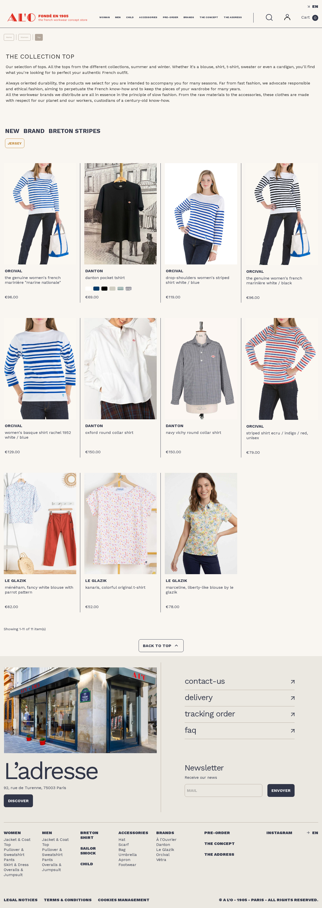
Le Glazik (15, 580)
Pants (9, 859)
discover (18, 800)
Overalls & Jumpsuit (13, 872)
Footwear (127, 864)
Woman (104, 17)
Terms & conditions (68, 899)
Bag (122, 849)
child (86, 863)
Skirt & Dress (16, 864)
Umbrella (127, 854)
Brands (188, 17)
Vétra (161, 859)
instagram (279, 832)
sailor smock (88, 850)
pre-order (217, 832)
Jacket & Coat (17, 839)
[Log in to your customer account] (287, 18)
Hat (121, 839)
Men (117, 17)
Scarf (123, 844)
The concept (219, 843)
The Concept (208, 17)
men (47, 832)
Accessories (148, 17)
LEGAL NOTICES (20, 899)
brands (165, 832)
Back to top (161, 646)
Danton (94, 270)
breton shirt (89, 835)
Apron (124, 859)
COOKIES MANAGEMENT (123, 899)
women (12, 832)
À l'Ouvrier (166, 839)
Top (7, 844)
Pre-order (170, 17)
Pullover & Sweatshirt (14, 852)
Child (130, 17)
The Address (233, 17)
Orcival (13, 270)
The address (219, 854)
